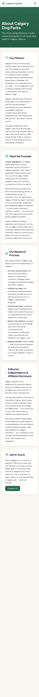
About (12, 16)
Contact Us (12, 488)
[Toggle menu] (35, 3)
